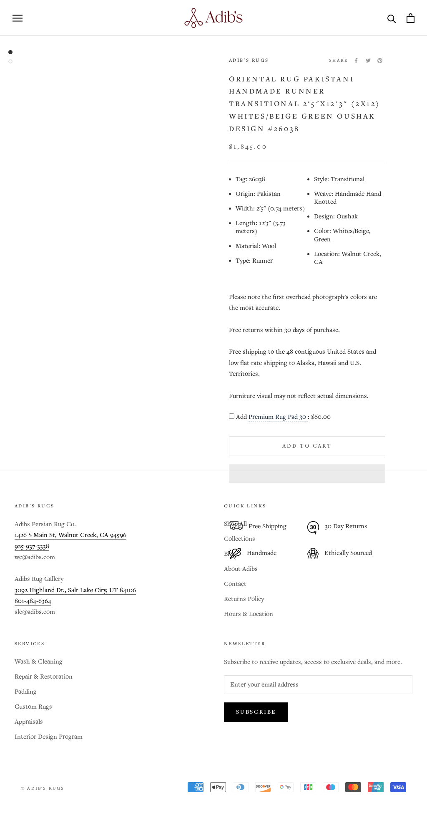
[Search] (391, 18)
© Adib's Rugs (43, 788)
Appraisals (29, 722)
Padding (26, 692)
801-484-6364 (33, 601)
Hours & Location (248, 614)
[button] (307, 473)
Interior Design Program (49, 737)
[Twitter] (368, 60)
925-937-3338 (32, 546)
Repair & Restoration (44, 677)
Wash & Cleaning (39, 662)
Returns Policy (244, 599)
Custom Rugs (33, 707)
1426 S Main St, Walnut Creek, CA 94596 (70, 535)
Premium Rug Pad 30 (278, 417)
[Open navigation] (18, 18)
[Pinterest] (379, 60)
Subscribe (256, 712)
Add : (283, 417)
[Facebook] (356, 60)
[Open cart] (410, 18)
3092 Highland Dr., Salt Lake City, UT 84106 (75, 590)
